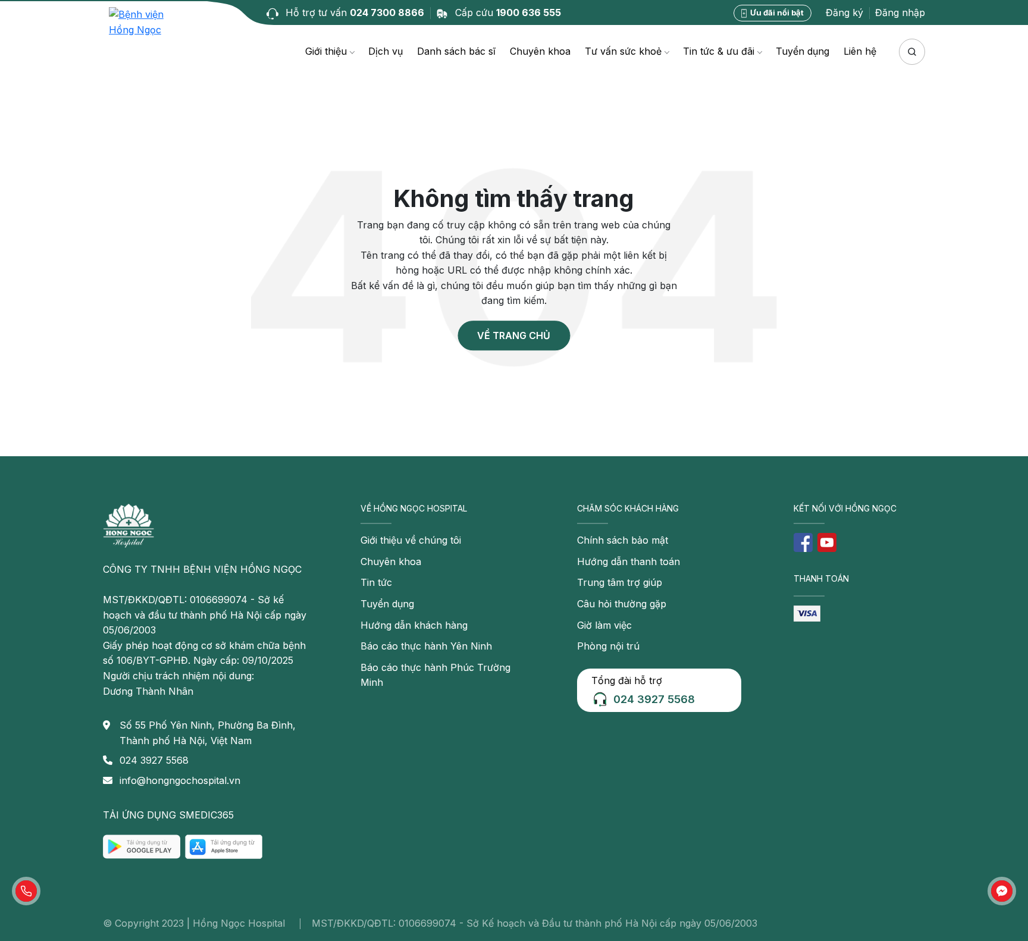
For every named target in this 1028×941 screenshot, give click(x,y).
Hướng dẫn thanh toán (628, 561)
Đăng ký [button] (844, 12)
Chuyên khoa (540, 51)
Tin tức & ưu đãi (718, 51)
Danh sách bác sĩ (456, 51)
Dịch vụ (385, 51)
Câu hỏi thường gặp (621, 604)
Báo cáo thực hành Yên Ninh (426, 646)
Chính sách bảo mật (622, 540)
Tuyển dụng (802, 51)
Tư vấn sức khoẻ (623, 51)
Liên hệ (860, 51)
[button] (26, 891)
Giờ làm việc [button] (604, 625)
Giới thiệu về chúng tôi (411, 540)
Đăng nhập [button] (900, 12)
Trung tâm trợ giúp (619, 582)
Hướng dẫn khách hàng (414, 625)
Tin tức (376, 582)
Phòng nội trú (608, 646)
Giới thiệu (326, 51)
